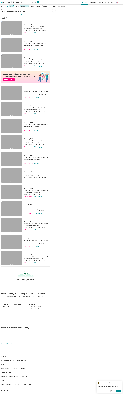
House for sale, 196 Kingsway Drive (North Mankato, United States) (37, 107)
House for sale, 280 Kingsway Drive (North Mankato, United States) (37, 207)
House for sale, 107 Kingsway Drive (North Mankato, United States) (37, 59)
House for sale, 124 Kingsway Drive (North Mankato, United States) (37, 223)
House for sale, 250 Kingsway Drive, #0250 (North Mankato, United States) (37, 43)
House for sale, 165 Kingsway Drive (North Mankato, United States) (37, 190)
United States (5, 9)
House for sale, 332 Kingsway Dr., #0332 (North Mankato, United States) (37, 26)
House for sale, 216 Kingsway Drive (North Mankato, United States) (37, 174)
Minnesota (11, 9)
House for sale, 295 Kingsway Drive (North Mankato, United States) (37, 124)
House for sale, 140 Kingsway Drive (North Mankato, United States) (37, 157)
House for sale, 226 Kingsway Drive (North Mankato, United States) (37, 140)
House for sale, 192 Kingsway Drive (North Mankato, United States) (37, 91)
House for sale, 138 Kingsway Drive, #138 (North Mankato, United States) (37, 256)
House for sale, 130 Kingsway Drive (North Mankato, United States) (37, 240)
